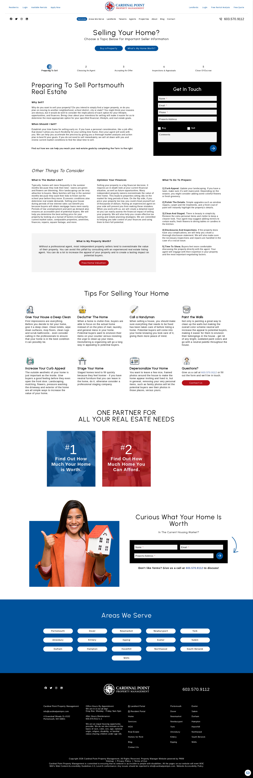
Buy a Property (108, 48)
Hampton (196, 721)
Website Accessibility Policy (190, 766)
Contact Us (195, 382)
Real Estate (133, 732)
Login (25, 7)
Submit (213, 148)
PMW (181, 759)
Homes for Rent (135, 737)
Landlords (111, 19)
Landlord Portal (137, 706)
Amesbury (175, 732)
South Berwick (198, 737)
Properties (144, 19)
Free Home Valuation (94, 262)
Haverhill (196, 727)
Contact (171, 19)
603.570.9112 (234, 19)
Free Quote (239, 7)
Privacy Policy (124, 761)
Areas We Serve (96, 19)
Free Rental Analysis (220, 7)
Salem (195, 711)
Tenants (123, 19)
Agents (132, 19)
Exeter (195, 706)
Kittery (173, 737)
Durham (195, 716)
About (154, 19)
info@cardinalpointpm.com (56, 711)
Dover (173, 711)
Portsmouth (175, 706)
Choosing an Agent (86, 70)
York (172, 727)
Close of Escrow (203, 70)
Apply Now (55, 7)
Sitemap (110, 761)
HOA (130, 727)
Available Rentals (39, 7)
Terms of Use (140, 761)
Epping (173, 742)
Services (82, 19)
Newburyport (176, 721)
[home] (124, 6)
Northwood (197, 732)
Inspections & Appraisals (164, 70)
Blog (162, 19)
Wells (194, 742)
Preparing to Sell (49, 70)
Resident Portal (137, 711)
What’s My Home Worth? (141, 48)
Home (131, 716)
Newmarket (175, 716)
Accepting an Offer (124, 70)
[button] (45, 688)
